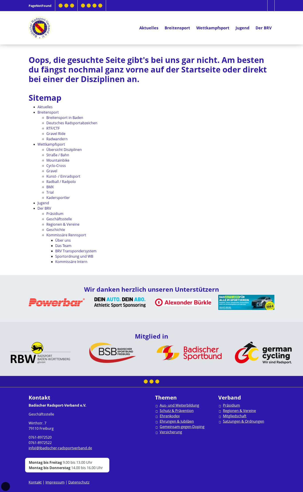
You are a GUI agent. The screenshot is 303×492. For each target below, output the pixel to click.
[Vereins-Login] (100, 6)
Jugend (242, 27)
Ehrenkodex (170, 416)
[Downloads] (83, 6)
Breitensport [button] (177, 27)
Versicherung (171, 432)
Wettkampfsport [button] (212, 27)
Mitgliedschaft (234, 416)
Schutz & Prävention (177, 410)
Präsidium (231, 405)
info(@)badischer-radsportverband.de (60, 448)
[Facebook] (61, 6)
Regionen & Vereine (239, 410)
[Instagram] (66, 6)
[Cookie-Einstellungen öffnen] (5, 486)
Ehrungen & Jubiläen (177, 421)
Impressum (55, 482)
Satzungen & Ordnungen (243, 421)
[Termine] (89, 6)
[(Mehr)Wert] (94, 6)
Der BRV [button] (264, 27)
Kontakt (35, 482)
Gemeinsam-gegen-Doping (182, 426)
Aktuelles (148, 27)
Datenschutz (78, 482)
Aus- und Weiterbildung (179, 405)
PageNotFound (40, 6)
